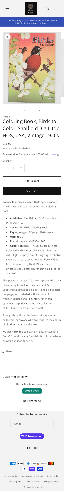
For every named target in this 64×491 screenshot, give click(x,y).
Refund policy (53, 476)
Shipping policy (51, 481)
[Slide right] (39, 110)
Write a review (32, 390)
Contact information (33, 487)
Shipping (6, 148)
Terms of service (33, 481)
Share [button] (9, 351)
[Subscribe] (49, 424)
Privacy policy (15, 481)
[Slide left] (24, 110)
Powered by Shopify (33, 476)
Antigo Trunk (18, 476)
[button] (7, 9)
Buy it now (32, 191)
